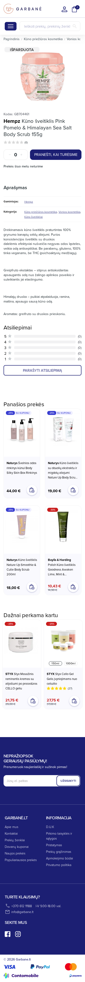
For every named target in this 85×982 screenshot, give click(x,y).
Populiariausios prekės (21, 860)
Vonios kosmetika (69, 212)
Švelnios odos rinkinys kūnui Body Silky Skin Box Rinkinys (22, 468)
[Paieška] (74, 26)
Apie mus (11, 826)
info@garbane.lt (22, 911)
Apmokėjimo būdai (59, 858)
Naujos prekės (15, 853)
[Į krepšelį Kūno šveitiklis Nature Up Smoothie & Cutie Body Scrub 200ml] (32, 587)
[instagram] (18, 934)
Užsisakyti (68, 781)
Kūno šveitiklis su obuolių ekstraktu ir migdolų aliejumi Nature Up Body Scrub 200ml (63, 470)
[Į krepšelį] (33, 701)
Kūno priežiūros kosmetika (40, 212)
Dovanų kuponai (17, 846)
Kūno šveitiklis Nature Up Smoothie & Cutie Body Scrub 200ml (22, 567)
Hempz (12, 121)
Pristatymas (54, 845)
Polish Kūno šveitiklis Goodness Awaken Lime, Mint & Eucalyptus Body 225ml (62, 567)
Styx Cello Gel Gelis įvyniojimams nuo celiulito (62, 679)
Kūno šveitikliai (33, 217)
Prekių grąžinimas (58, 851)
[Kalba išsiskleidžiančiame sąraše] (64, 9)
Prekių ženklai (15, 840)
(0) (26, 142)
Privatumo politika (58, 864)
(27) (70, 688)
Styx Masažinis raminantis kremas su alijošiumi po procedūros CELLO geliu (21, 681)
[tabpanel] (42, 76)
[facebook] (7, 934)
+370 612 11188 (21, 906)
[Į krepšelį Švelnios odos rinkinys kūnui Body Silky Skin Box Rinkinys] (32, 490)
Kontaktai (11, 833)
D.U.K (50, 826)
